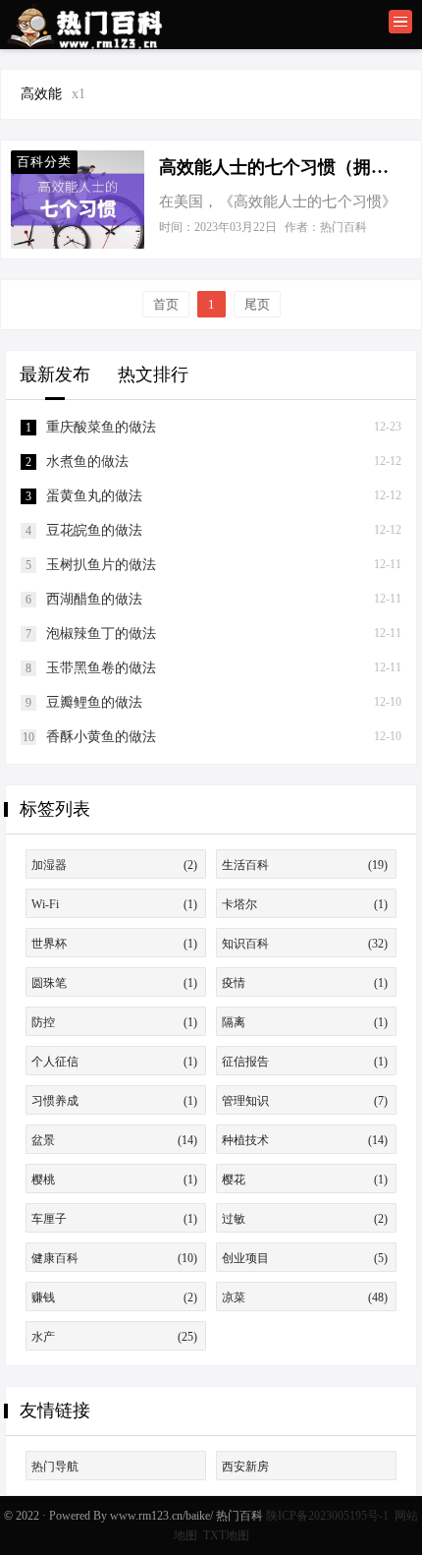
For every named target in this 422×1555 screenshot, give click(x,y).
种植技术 (305, 1140)
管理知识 (305, 1101)
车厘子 (114, 1219)
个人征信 (114, 1061)
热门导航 (55, 1466)
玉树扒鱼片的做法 (101, 564)
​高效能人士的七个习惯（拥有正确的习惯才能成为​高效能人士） (277, 167)
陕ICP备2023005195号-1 (327, 1516)
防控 (114, 1022)
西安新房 (245, 1466)
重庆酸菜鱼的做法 (101, 427)
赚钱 (114, 1297)
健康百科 (114, 1258)
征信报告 (305, 1061)
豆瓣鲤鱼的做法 (94, 702)
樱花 (305, 1179)
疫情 (305, 983)
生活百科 (305, 865)
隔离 (305, 1022)
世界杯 (114, 943)
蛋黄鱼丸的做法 (94, 496)
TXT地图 (226, 1535)
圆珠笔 (114, 983)
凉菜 (305, 1297)
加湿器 (114, 865)
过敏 (305, 1219)
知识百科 (305, 943)
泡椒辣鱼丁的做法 (101, 633)
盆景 (114, 1140)
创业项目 (305, 1258)
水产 (114, 1337)
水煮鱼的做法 (87, 461)
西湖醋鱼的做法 (94, 599)
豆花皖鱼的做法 (94, 530)
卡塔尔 (305, 904)
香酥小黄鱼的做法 (101, 736)
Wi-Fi (114, 904)
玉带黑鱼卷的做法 (101, 668)
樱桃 (114, 1179)
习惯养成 (114, 1101)
